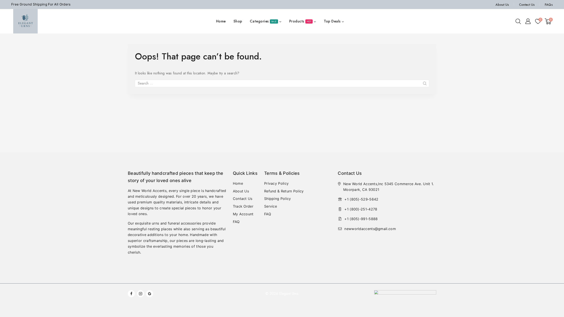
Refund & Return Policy (284, 191)
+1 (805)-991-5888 (361, 219)
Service (270, 206)
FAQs (549, 4)
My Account (243, 214)
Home (221, 21)
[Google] (149, 293)
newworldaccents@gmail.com (370, 229)
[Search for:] (282, 83)
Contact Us (527, 4)
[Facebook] (131, 293)
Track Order (243, 206)
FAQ (236, 221)
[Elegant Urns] (25, 21)
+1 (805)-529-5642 (361, 199)
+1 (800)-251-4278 (360, 209)
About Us (502, 4)
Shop (238, 21)
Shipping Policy (277, 198)
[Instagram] (140, 293)
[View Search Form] (518, 21)
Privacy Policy (276, 183)
